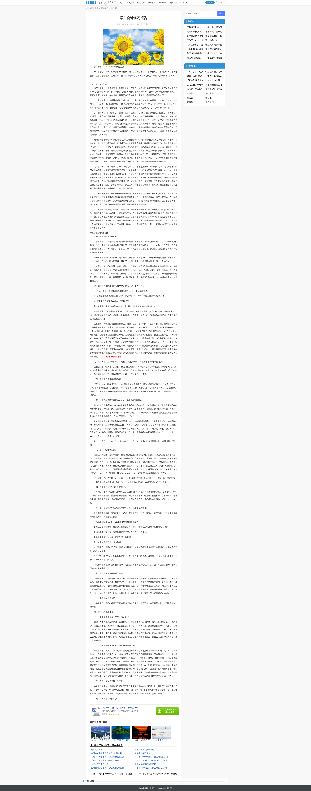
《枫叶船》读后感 (213, 27)
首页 (121, 3)
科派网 (152, 788)
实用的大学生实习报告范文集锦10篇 (106, 753)
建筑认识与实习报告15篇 (145, 764)
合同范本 (151, 3)
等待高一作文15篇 (195, 40)
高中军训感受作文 (195, 36)
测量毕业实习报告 (142, 753)
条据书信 (173, 3)
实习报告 (114, 8)
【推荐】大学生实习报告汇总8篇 (105, 760)
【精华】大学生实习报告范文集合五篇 (151, 760)
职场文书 (130, 3)
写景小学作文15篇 (195, 31)
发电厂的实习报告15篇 (144, 750)
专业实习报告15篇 (213, 45)
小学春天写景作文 (213, 31)
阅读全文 (140, 24)
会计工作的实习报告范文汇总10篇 (161, 774)
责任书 (208, 98)
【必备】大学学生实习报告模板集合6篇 (152, 757)
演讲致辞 (162, 3)
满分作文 (191, 93)
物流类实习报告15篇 (99, 764)
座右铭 (190, 98)
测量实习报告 (97, 750)
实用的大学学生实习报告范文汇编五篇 (107, 768)
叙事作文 (191, 102)
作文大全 (141, 3)
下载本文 (147, 24)
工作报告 (209, 93)
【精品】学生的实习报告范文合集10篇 (114, 774)
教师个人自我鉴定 (195, 76)
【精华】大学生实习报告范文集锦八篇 (107, 757)
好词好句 (183, 3)
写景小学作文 (211, 40)
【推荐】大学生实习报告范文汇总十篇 (151, 768)
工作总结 (209, 102)
